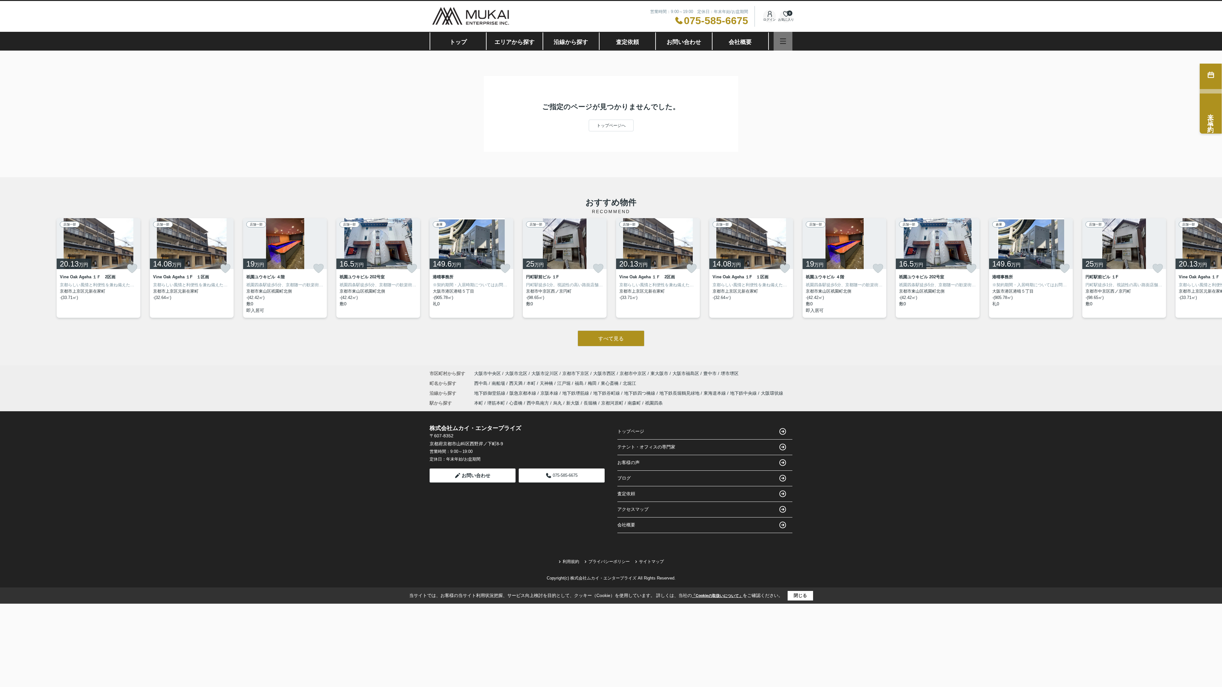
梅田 (593, 383)
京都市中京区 (633, 373)
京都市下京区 (575, 373)
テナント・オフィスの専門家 (646, 446)
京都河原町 (612, 403)
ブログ (624, 478)
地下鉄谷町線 (607, 393)
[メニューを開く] (783, 41)
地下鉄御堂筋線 (490, 393)
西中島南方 (538, 403)
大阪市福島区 (685, 373)
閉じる (800, 595)
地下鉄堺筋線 (576, 393)
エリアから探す (515, 42)
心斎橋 (516, 403)
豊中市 (710, 373)
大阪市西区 (604, 373)
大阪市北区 (516, 373)
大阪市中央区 (487, 373)
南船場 (499, 383)
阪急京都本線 (523, 393)
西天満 (516, 383)
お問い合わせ (684, 42)
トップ (458, 42)
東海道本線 (715, 393)
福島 (580, 383)
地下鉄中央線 (744, 393)
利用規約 (571, 561)
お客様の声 (628, 462)
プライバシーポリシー (609, 561)
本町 (532, 383)
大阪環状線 (772, 393)
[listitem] (471, 268)
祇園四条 (654, 403)
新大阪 (572, 403)
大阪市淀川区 (544, 373)
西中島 (481, 383)
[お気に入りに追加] (132, 268)
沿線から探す (571, 42)
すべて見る (611, 338)
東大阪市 (659, 373)
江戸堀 (564, 383)
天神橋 (547, 383)
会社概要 (740, 42)
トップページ (630, 431)
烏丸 (557, 403)
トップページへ (611, 125)
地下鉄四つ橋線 (640, 393)
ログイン (769, 19)
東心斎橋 (610, 383)
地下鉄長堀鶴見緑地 (680, 393)
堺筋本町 (496, 403)
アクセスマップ (633, 509)
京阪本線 (549, 393)
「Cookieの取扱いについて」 (717, 595)
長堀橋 (590, 403)
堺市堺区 (730, 373)
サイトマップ (651, 561)
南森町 (634, 403)
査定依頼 (627, 42)
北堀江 (629, 383)
